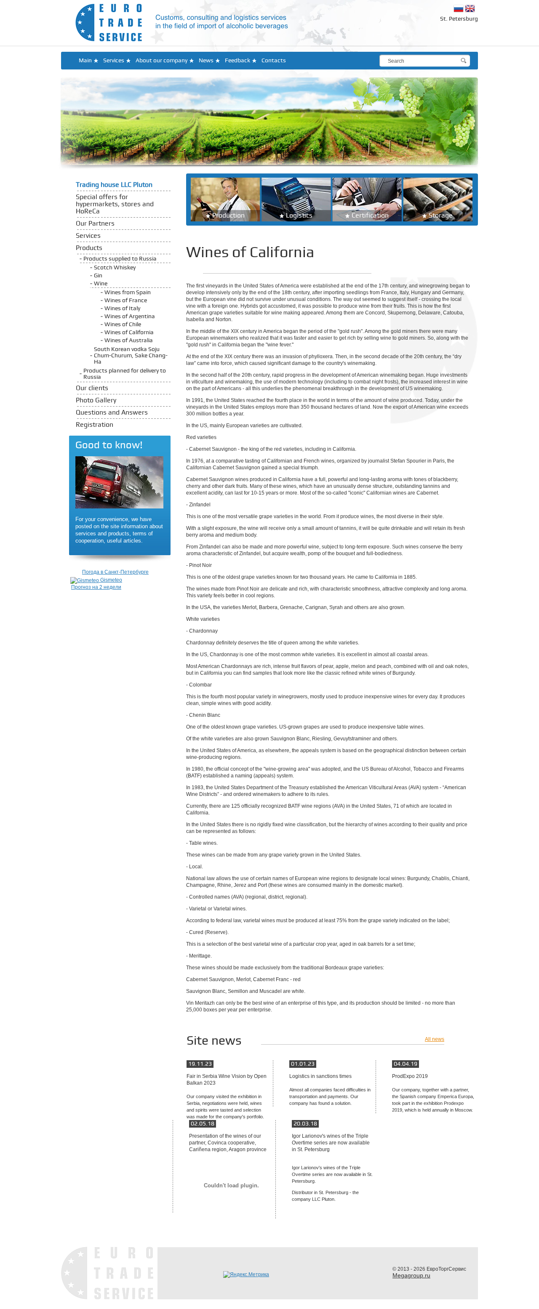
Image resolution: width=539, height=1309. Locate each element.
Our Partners (95, 223)
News (206, 60)
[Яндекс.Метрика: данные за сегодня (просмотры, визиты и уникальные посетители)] (246, 1274)
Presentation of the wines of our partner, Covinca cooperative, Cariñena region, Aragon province (228, 1142)
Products (89, 248)
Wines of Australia (128, 340)
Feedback (237, 60)
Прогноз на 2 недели (96, 587)
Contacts (273, 60)
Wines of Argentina (129, 316)
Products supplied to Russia (120, 258)
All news (434, 1039)
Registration (94, 424)
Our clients (92, 388)
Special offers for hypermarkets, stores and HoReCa (115, 204)
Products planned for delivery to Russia (124, 373)
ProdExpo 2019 (410, 1076)
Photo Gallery (96, 400)
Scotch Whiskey (115, 267)
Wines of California (129, 332)
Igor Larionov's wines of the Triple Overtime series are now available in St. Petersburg (331, 1142)
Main (85, 60)
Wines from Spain (127, 292)
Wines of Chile (122, 324)
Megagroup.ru (411, 1275)
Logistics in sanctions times (320, 1076)
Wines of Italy (122, 308)
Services (113, 60)
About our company (161, 60)
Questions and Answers (112, 412)
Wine (100, 283)
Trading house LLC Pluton (114, 185)
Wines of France (125, 300)
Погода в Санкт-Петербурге (115, 572)
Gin (98, 275)
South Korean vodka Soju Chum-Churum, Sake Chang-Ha (131, 355)
